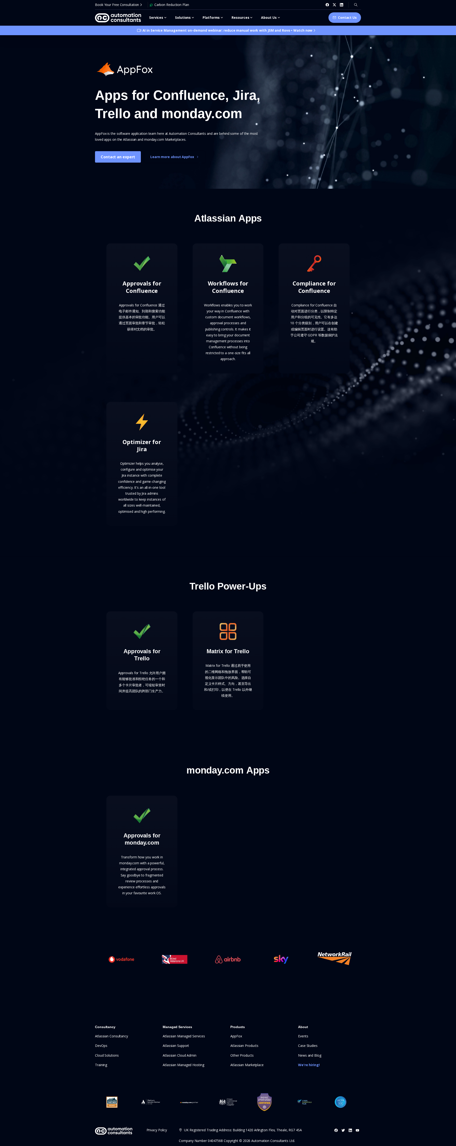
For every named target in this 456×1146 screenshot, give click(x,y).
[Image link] (124, 69)
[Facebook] (327, 4)
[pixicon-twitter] (343, 1130)
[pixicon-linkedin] (350, 1130)
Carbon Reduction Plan (171, 4)
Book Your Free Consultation (117, 4)
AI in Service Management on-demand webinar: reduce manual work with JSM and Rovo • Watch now (227, 30)
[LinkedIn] (341, 4)
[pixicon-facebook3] (336, 1130)
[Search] (356, 4)
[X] (334, 4)
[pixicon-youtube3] (357, 1130)
